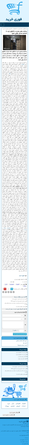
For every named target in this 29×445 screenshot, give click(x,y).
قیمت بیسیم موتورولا (22, 345)
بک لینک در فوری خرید (24, 440)
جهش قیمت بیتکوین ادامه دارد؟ (21, 306)
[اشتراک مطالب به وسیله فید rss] (3, 292)
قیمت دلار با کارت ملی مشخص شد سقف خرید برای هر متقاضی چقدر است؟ (16, 303)
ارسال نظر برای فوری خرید (19, 334)
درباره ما (26, 438)
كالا (10, 73)
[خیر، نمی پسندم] (5, 289)
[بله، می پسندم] (11, 289)
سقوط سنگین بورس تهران (22, 359)
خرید (8, 403)
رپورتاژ (7, 406)
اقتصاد (22, 64)
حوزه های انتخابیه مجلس (21, 340)
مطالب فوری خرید (14, 412)
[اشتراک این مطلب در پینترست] (6, 292)
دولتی (24, 286)
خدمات (24, 406)
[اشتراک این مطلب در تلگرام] (13, 292)
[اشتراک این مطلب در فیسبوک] (11, 292)
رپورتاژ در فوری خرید (24, 441)
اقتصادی (12, 284)
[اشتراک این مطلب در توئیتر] (8, 292)
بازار (6, 284)
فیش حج (25, 342)
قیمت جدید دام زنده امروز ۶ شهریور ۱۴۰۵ (19, 299)
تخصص (13, 406)
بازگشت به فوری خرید (8, 414)
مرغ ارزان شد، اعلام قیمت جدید (21, 352)
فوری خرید (14, 19)
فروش (18, 406)
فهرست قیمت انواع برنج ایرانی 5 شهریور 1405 (19, 301)
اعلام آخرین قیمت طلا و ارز (22, 356)
